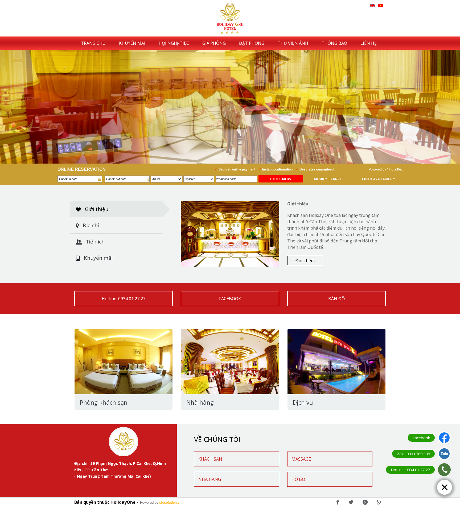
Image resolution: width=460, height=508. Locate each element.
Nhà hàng (200, 402)
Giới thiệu (96, 209)
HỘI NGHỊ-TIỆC (174, 43)
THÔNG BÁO (334, 43)
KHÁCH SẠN (210, 459)
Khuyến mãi (98, 257)
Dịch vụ (303, 402)
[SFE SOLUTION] (160, 502)
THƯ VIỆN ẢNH (293, 43)
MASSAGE (301, 459)
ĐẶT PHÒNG (251, 43)
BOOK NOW (280, 178)
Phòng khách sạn (104, 402)
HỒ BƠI (299, 479)
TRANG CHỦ (93, 43)
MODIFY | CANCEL (328, 179)
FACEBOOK (230, 299)
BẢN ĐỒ (336, 299)
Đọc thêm (305, 260)
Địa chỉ (90, 225)
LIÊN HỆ (368, 43)
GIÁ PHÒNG (214, 43)
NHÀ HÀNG (209, 479)
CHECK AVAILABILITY (378, 179)
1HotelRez (394, 169)
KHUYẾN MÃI (132, 43)
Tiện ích (94, 241)
